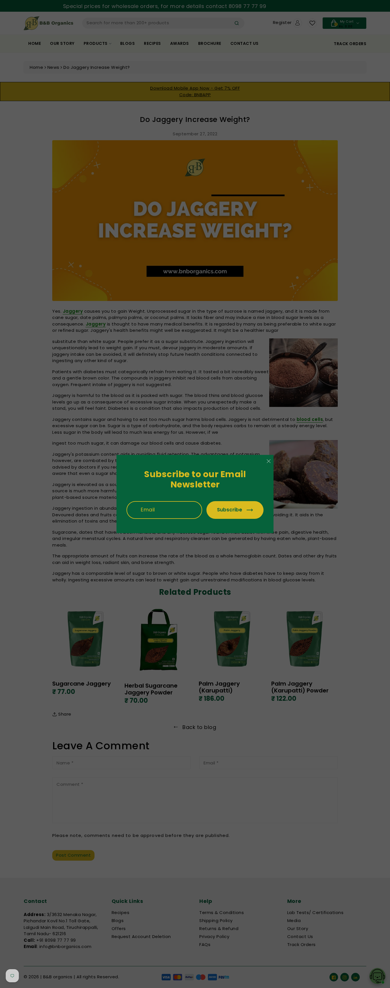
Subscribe (229, 509)
